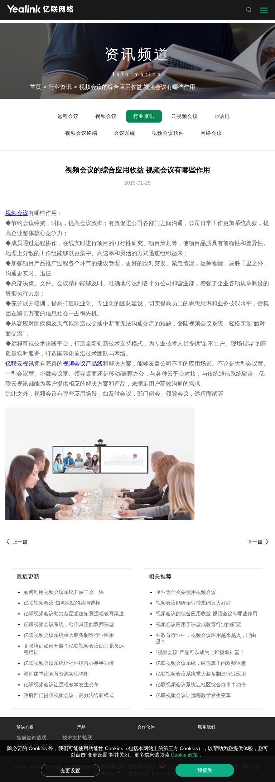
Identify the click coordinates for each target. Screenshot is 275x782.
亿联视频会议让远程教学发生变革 (61, 684)
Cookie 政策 (185, 755)
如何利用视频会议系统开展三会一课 (64, 592)
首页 (35, 87)
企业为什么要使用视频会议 (186, 592)
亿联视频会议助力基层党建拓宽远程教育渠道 (74, 613)
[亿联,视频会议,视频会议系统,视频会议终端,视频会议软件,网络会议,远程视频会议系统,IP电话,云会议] (40, 9)
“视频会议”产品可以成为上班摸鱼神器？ (200, 652)
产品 (81, 727)
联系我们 (206, 727)
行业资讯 (60, 87)
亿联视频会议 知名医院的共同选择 (62, 603)
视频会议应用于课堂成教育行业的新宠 (198, 624)
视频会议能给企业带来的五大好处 (193, 603)
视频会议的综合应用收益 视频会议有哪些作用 (206, 613)
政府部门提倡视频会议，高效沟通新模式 (69, 695)
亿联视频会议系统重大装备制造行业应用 (69, 635)
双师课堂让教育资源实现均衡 (56, 674)
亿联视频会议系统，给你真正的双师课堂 (69, 624)
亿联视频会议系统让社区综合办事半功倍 (69, 663)
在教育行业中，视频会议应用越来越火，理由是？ (206, 638)
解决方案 (25, 727)
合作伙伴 (146, 727)
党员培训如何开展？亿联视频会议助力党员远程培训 (74, 649)
